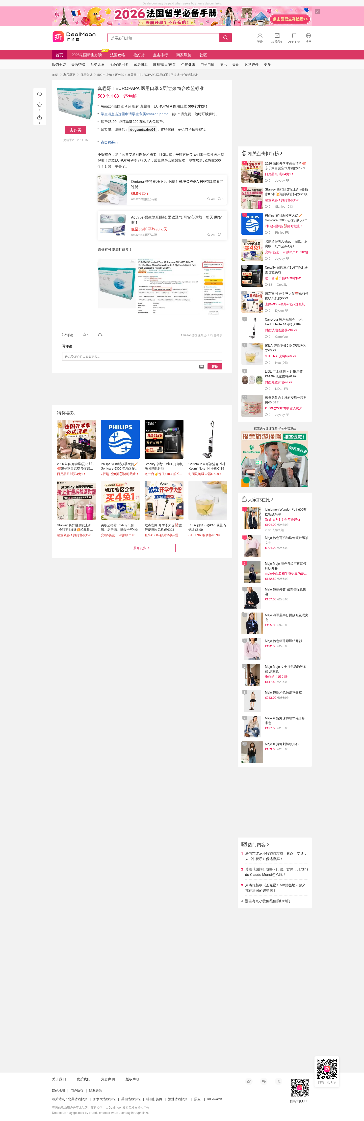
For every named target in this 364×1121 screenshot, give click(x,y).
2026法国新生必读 (87, 54)
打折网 (74, 36)
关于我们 (59, 1078)
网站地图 (58, 1090)
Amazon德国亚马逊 (194, 335)
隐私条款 (95, 1090)
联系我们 (83, 1078)
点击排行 (160, 54)
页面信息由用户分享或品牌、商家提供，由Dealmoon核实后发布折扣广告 (100, 1107)
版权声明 (132, 1078)
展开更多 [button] (139, 547)
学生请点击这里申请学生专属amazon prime (134, 113)
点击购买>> (110, 142)
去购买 (75, 130)
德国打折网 (154, 1098)
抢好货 (139, 54)
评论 (215, 366)
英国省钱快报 (131, 1098)
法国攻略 (117, 54)
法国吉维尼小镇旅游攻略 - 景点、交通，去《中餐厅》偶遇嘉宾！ (276, 856)
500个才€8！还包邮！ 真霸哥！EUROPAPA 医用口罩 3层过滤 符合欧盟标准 (147, 74)
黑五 (197, 1098)
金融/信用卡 (119, 64)
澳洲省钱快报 (177, 1098)
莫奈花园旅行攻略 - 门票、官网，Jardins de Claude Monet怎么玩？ (276, 872)
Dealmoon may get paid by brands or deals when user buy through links (100, 1112)
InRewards (214, 1098)
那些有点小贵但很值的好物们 (267, 900)
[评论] (39, 94)
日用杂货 (86, 74)
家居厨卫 (69, 74)
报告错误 (216, 335)
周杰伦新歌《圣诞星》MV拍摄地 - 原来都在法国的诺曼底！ (275, 887)
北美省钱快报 (77, 1098)
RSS (278, 1081)
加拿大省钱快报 (104, 1098)
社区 (203, 54)
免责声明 (108, 1078)
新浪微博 (249, 1081)
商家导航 (183, 54)
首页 (59, 54)
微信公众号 (263, 1081)
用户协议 (77, 1090)
